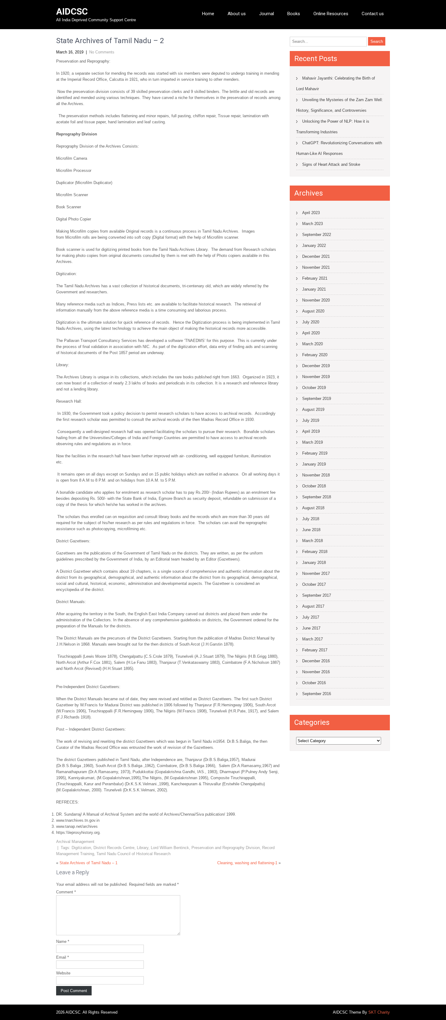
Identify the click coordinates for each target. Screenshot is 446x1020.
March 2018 (312, 540)
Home (208, 13)
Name (62, 941)
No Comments (101, 52)
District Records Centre (113, 847)
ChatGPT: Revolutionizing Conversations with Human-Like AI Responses (339, 148)
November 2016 (316, 672)
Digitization (81, 847)
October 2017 (314, 584)
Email (62, 957)
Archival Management (75, 841)
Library (142, 847)
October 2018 (314, 486)
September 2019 (316, 398)
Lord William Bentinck (170, 847)
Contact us (373, 13)
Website (63, 973)
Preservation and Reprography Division (225, 847)
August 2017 (313, 606)
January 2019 (314, 464)
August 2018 (313, 508)
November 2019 (316, 376)
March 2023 (312, 223)
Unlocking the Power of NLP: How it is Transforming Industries (332, 126)
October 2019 (314, 387)
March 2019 (312, 442)
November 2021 (316, 267)
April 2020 (311, 333)
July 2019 (310, 420)
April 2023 (311, 212)
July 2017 (310, 617)
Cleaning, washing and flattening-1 (247, 863)
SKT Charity (379, 1012)
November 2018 (316, 475)
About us (237, 13)
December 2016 (316, 661)
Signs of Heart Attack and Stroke (331, 164)
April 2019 (311, 431)
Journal (266, 13)
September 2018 (316, 497)
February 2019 (314, 453)
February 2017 (314, 650)
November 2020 (316, 300)
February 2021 (314, 278)
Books (293, 13)
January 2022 (314, 245)
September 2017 (316, 595)
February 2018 (314, 551)
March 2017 (312, 639)
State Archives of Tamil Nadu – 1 (88, 863)
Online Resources (330, 13)
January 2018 (314, 562)
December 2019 (316, 365)
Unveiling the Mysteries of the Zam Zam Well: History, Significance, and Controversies (339, 105)
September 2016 (316, 693)
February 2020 (314, 355)
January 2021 (314, 289)
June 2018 (311, 529)
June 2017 (311, 628)
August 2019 (313, 409)
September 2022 (316, 234)
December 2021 (316, 256)
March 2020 (312, 344)
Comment (66, 892)
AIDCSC (72, 11)
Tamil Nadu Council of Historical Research (133, 853)
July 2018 (310, 519)
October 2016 (314, 683)
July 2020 (310, 322)
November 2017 (316, 573)
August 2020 (313, 311)
